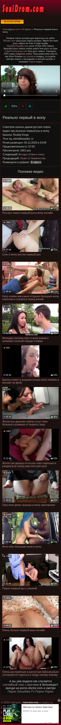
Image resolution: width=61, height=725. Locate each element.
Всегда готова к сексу (31, 154)
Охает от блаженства (32, 158)
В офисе (36, 162)
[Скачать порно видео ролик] (30, 106)
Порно (12, 691)
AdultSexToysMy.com (17, 46)
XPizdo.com (9, 40)
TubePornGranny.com (16, 51)
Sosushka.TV (25, 691)
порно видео (35, 61)
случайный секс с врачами (21, 684)
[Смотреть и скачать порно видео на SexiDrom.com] (23, 8)
